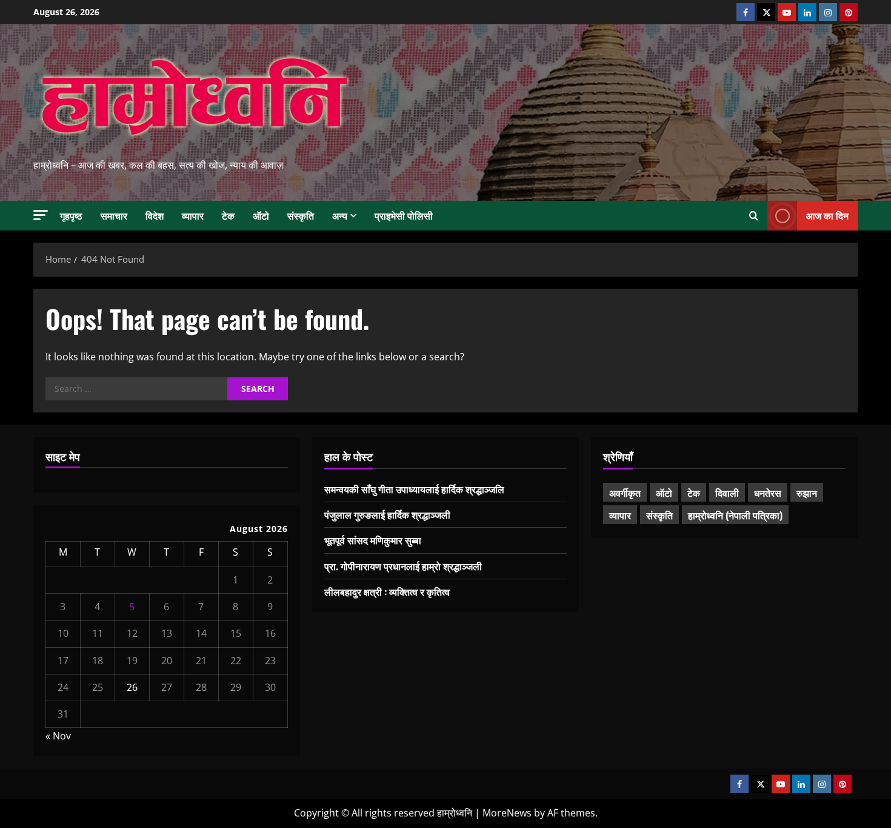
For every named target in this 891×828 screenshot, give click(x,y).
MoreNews (507, 813)
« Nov (58, 735)
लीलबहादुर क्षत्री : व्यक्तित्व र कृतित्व (387, 591)
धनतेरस (767, 492)
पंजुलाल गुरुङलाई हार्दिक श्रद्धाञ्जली (387, 514)
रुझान (806, 492)
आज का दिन (827, 215)
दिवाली (727, 492)
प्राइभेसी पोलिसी (404, 215)
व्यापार (193, 215)
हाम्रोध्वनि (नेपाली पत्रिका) (735, 515)
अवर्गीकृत (625, 492)
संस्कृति (300, 215)
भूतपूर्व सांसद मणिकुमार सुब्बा (372, 540)
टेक (228, 215)
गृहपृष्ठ (71, 215)
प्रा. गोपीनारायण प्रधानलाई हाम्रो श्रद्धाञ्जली (403, 566)
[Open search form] (753, 215)
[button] (40, 215)
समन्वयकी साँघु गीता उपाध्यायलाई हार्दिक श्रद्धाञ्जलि (414, 489)
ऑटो (261, 215)
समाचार (114, 215)
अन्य (339, 215)
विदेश (154, 215)
